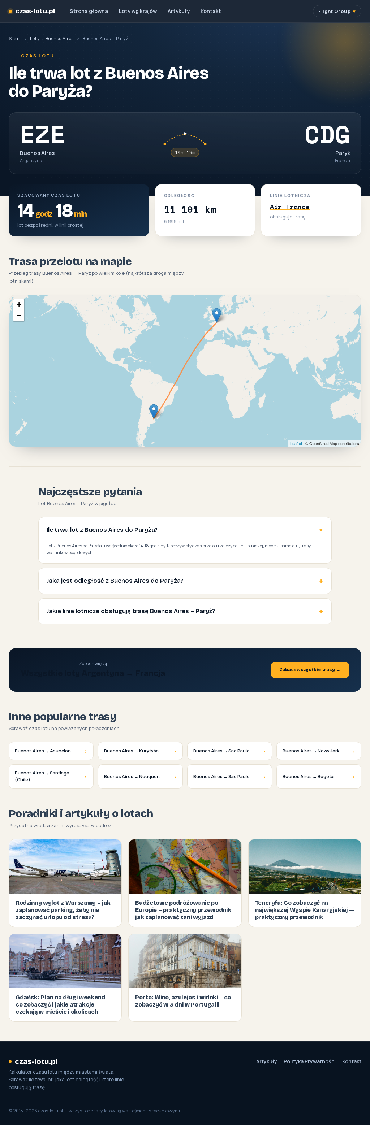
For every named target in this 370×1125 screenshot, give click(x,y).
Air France (290, 206)
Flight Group (334, 11)
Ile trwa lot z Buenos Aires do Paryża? (102, 530)
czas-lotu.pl (35, 11)
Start (15, 38)
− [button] (19, 315)
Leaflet (296, 443)
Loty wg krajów (138, 11)
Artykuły (179, 11)
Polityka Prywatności (310, 1061)
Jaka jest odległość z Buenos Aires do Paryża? (115, 581)
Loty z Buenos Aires (52, 38)
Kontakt (211, 11)
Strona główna (89, 11)
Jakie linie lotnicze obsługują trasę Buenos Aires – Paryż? (131, 611)
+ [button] (19, 304)
